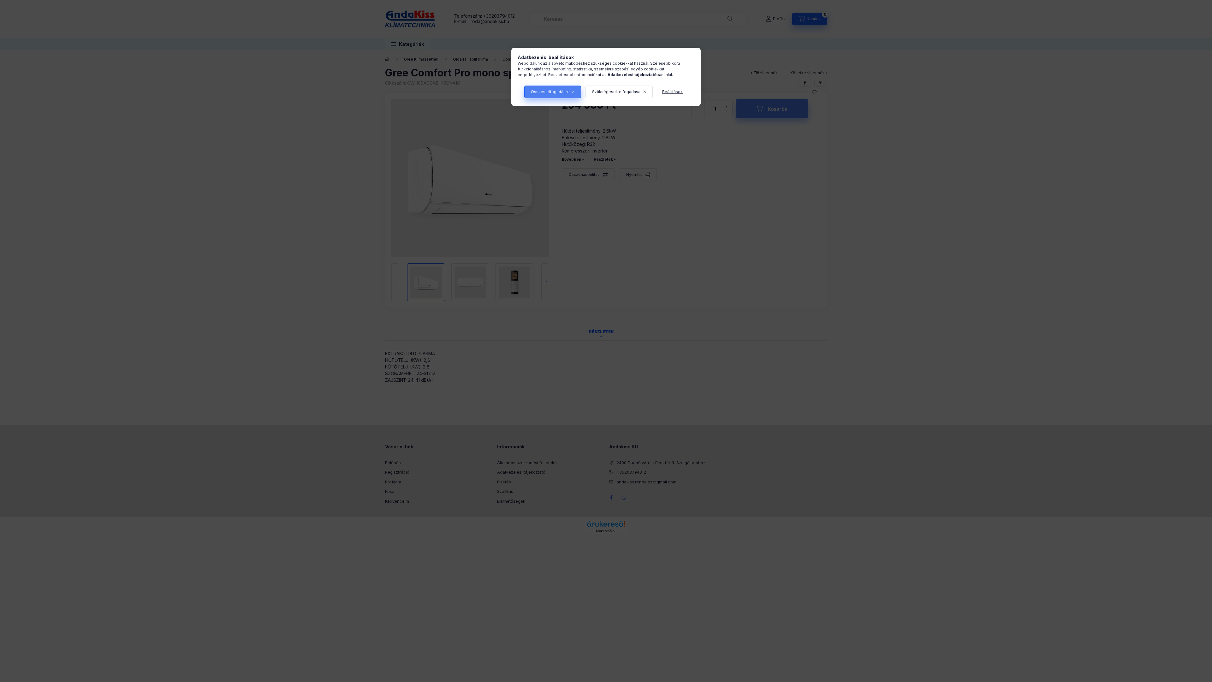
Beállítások (672, 91)
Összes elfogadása (549, 91)
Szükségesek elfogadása (616, 91)
